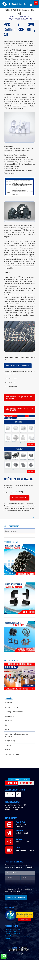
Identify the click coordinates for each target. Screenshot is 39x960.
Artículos (23, 17)
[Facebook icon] (17, 954)
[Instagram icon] (22, 954)
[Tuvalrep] (18, 3)
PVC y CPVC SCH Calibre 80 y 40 (19, 19)
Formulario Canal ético (12, 934)
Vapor (7, 729)
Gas (6, 725)
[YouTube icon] (19, 954)
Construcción (9, 716)
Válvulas (8, 750)
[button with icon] (7, 794)
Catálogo (12, 17)
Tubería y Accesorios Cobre (14, 712)
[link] (19, 127)
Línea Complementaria (12, 754)
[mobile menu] (36, 3)
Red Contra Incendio (12, 707)
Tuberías (8, 745)
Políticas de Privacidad (12, 929)
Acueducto (8, 721)
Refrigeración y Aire (11, 741)
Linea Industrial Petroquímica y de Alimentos (16, 735)
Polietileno (8, 703)
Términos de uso (10, 931)
